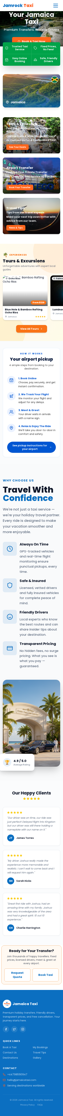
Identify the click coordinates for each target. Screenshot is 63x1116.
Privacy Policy (27, 1104)
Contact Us (10, 1052)
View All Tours (29, 329)
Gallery (37, 1057)
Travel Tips (39, 1052)
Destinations (10, 1057)
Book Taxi (45, 975)
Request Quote (17, 975)
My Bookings (40, 1047)
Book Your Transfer (19, 187)
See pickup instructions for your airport (29, 447)
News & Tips (16, 227)
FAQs (40, 1104)
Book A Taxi (9, 1047)
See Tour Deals (17, 147)
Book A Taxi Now (33, 41)
